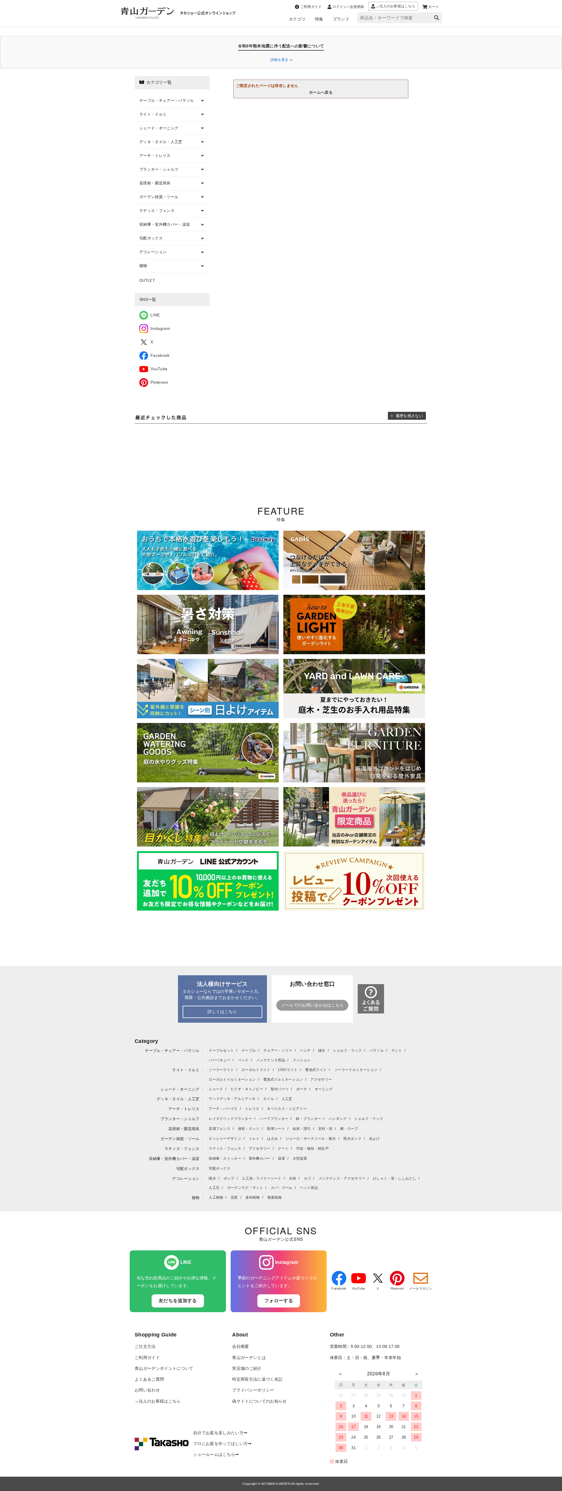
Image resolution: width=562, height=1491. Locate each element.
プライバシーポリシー (253, 1390)
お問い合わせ (147, 1390)
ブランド (341, 19)
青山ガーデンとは (249, 1357)
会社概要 (240, 1346)
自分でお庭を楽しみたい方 (218, 1433)
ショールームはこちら (214, 1454)
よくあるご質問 (149, 1379)
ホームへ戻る (321, 92)
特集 (319, 19)
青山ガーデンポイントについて (164, 1368)
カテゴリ (297, 19)
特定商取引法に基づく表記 (257, 1379)
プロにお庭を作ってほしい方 (220, 1444)
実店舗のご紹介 (246, 1368)
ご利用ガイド (147, 1357)
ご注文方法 (145, 1346)
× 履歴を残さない (407, 416)
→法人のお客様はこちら (158, 1401)
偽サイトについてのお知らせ (259, 1401)
